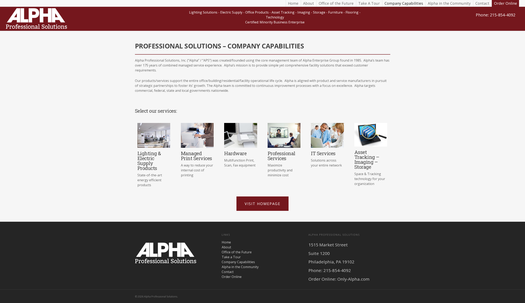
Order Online (505, 3)
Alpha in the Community (449, 3)
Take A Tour (369, 3)
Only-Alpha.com (353, 279)
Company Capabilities (404, 3)
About (308, 3)
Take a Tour (231, 257)
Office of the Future (336, 3)
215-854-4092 (337, 270)
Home (293, 3)
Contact (482, 3)
